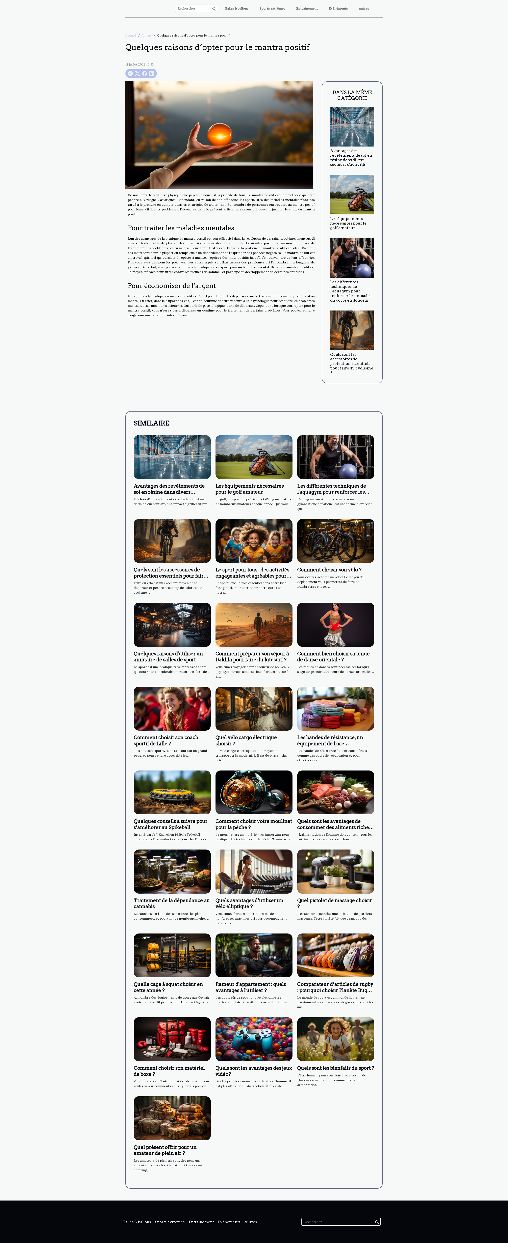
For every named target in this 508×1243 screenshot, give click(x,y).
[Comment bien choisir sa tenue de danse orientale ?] (335, 624)
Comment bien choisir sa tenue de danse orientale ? (333, 656)
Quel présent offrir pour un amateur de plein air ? (165, 1150)
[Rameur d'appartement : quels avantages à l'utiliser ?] (254, 955)
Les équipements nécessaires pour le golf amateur (348, 223)
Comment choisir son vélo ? (329, 570)
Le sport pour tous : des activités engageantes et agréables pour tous (252, 576)
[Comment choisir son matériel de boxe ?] (172, 1039)
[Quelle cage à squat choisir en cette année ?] (172, 955)
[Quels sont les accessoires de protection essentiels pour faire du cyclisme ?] (352, 330)
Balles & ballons (236, 8)
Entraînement (307, 8)
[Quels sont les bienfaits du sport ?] (335, 1039)
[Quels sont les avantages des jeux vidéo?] (254, 1039)
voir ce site (235, 243)
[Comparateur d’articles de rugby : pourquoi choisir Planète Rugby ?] (335, 955)
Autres (364, 8)
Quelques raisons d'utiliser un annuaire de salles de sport (168, 656)
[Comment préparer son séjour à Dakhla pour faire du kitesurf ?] (254, 624)
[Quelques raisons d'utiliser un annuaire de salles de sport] (172, 624)
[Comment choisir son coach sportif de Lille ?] (172, 708)
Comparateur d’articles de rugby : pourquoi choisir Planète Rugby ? (335, 990)
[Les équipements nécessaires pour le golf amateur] (352, 194)
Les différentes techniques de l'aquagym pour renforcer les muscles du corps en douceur (350, 291)
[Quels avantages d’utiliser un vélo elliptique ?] (254, 871)
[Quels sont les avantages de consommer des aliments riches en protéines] (335, 792)
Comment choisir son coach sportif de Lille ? (166, 740)
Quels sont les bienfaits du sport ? (335, 1068)
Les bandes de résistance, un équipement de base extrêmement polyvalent (330, 743)
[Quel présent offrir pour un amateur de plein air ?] (172, 1118)
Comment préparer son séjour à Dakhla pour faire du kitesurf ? (252, 656)
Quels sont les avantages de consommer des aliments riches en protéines (334, 827)
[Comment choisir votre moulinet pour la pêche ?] (254, 792)
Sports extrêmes (272, 8)
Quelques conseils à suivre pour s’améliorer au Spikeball (171, 824)
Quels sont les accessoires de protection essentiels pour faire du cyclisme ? (351, 363)
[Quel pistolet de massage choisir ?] (335, 871)
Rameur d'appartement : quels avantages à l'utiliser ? (251, 987)
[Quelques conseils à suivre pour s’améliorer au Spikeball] (172, 792)
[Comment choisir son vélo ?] (335, 541)
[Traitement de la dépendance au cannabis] (172, 871)
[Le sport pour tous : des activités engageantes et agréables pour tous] (254, 541)
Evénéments (338, 8)
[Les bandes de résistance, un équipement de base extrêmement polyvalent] (335, 708)
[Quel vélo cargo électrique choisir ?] (254, 708)
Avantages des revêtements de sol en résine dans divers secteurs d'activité (351, 158)
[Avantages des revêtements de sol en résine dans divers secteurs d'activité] (352, 126)
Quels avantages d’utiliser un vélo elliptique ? (249, 903)
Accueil (130, 35)
